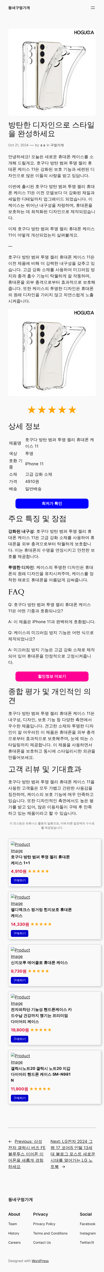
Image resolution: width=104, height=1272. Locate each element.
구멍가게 (57, 145)
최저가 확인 (52, 503)
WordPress (40, 1261)
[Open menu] (93, 8)
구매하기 (19, 880)
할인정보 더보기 (52, 676)
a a (42, 145)
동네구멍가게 (19, 8)
